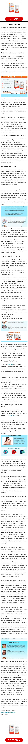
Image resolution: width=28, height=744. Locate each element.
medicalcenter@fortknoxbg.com (8, 712)
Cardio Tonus (18, 139)
